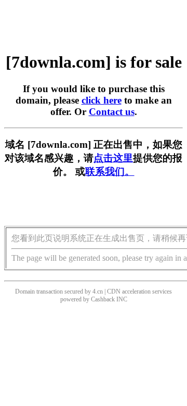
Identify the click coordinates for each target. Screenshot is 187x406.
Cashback (103, 299)
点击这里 (113, 158)
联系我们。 (110, 171)
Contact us (112, 111)
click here (102, 100)
